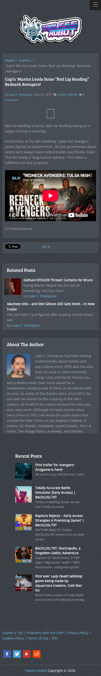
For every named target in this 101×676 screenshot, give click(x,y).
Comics (25, 60)
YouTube (27, 654)
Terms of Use (38, 638)
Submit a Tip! (12, 633)
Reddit (36, 654)
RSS (55, 638)
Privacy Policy (77, 633)
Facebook (7, 654)
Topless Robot (36, 670)
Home (9, 60)
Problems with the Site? (45, 633)
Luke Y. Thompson (21, 95)
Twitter (17, 654)
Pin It (46, 247)
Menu (95, 5)
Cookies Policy (13, 638)
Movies (73, 95)
